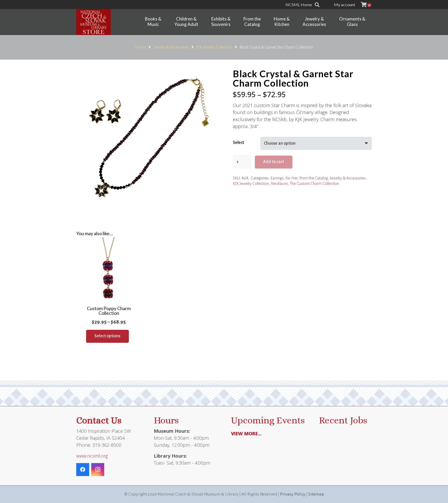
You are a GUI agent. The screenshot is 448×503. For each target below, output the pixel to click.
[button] (317, 4)
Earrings (277, 178)
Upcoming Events (268, 420)
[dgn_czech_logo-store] (93, 22)
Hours (166, 420)
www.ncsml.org (92, 456)
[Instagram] (97, 469)
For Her (291, 178)
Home (140, 47)
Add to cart (273, 161)
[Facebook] (82, 469)
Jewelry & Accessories (171, 47)
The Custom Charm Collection (314, 183)
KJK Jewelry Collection (214, 47)
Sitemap (316, 494)
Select (238, 142)
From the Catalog (313, 178)
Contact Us (98, 420)
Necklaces (279, 183)
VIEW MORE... (246, 433)
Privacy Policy (292, 494)
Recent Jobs (343, 420)
